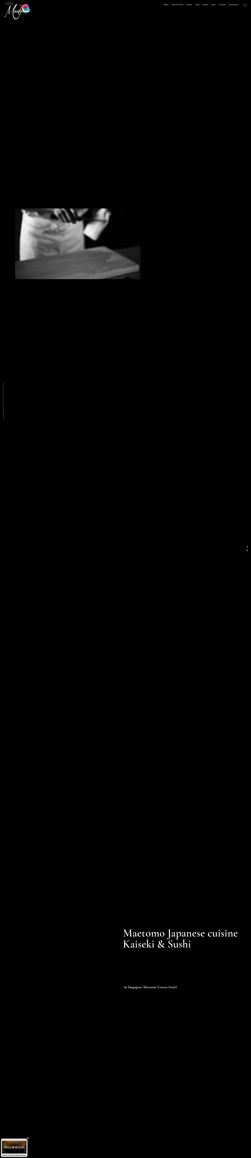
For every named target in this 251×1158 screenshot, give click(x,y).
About (166, 4)
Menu (213, 4)
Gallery (205, 4)
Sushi (197, 4)
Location (222, 4)
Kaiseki (189, 4)
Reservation (233, 4)
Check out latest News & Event (14, 1155)
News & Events (177, 4)
